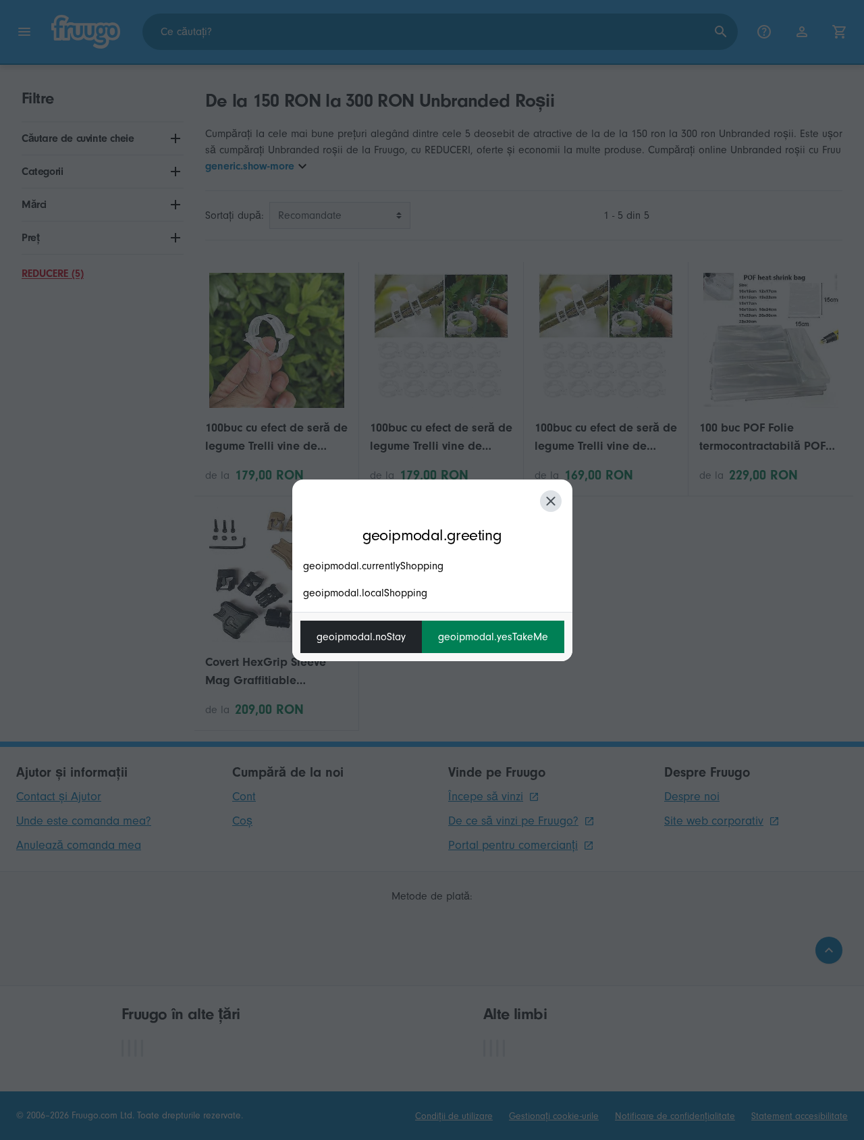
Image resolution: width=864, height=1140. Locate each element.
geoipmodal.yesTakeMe (493, 637)
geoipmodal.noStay (361, 637)
